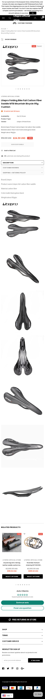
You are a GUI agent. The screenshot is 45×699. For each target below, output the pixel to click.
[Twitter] (8, 668)
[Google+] (22, 668)
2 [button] (18, 584)
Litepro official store (10, 96)
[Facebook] (3, 668)
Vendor (3, 122)
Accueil (3, 29)
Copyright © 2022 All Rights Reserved (14, 682)
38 (5, 156)
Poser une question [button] (22, 608)
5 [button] (24, 584)
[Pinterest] (13, 668)
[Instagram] (18, 668)
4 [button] (22, 584)
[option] (23, 23)
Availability (5, 116)
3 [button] (20, 584)
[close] (42, 7)
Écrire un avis (22, 602)
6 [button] (26, 584)
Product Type (6, 119)
